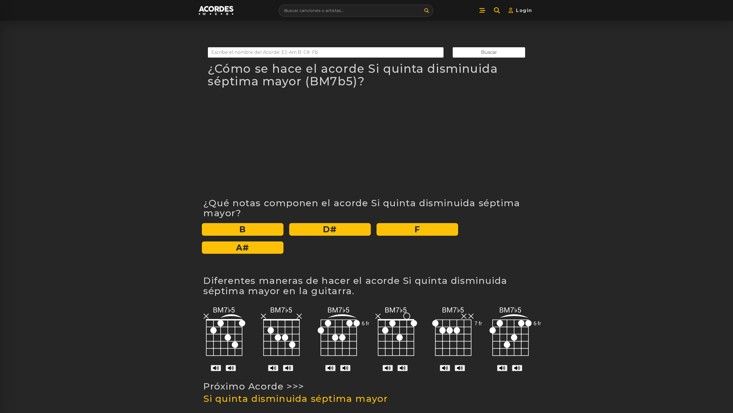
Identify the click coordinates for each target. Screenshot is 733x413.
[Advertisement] (366, 146)
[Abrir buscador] (497, 11)
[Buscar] (426, 10)
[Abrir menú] (482, 11)
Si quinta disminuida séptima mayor (295, 398)
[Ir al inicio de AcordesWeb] (216, 10)
